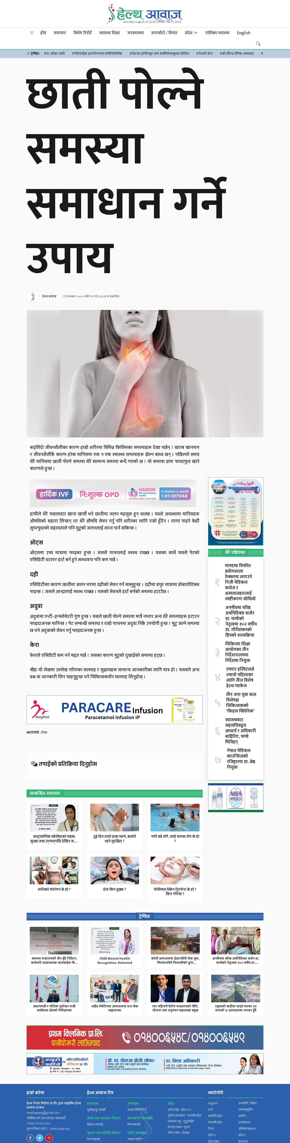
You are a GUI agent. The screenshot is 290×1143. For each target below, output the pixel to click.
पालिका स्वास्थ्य (217, 33)
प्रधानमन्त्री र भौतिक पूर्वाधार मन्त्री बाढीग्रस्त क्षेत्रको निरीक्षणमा (54, 1008)
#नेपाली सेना (204, 54)
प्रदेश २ (242, 1135)
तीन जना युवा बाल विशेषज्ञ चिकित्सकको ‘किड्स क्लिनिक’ (241, 703)
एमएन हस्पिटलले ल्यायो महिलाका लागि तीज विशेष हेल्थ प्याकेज (240, 678)
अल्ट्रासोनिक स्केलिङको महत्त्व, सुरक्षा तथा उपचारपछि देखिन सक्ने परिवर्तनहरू (54, 841)
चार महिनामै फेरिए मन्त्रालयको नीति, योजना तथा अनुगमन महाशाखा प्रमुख (175, 1008)
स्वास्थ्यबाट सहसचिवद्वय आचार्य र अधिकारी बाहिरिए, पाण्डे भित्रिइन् (240, 731)
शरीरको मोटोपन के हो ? (54, 889)
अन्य (210, 1110)
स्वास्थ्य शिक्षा (109, 33)
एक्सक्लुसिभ (245, 1110)
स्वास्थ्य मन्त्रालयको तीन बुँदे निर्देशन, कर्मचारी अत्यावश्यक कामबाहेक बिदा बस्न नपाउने (54, 963)
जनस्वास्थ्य (135, 33)
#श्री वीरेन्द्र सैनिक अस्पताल (237, 54)
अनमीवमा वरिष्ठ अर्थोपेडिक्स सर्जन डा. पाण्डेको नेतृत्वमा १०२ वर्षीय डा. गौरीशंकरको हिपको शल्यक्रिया (241, 621)
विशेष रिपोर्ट (82, 33)
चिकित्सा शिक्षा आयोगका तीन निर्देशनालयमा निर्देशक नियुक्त (237, 652)
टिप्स (44, 732)
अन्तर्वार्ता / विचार (164, 33)
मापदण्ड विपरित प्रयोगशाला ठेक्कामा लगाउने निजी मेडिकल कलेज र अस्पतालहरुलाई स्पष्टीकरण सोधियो (240, 582)
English (243, 33)
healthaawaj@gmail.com (43, 1113)
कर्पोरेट (242, 1116)
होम (43, 33)
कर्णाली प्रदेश (215, 1116)
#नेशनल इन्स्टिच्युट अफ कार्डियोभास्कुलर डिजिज (159, 54)
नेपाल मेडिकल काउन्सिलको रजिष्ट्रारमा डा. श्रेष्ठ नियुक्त (241, 759)
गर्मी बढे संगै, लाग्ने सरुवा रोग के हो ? (175, 839)
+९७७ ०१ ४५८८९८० (38, 1123)
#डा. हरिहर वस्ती (54, 54)
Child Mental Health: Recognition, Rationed (114, 961)
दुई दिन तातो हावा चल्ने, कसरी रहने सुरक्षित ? (114, 839)
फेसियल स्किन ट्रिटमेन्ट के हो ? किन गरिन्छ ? (175, 891)
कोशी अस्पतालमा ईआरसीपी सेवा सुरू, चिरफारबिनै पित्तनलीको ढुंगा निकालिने (175, 963)
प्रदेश (189, 33)
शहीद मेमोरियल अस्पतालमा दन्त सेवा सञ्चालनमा (115, 1008)
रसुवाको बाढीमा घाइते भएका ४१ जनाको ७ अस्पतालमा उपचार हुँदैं (236, 1008)
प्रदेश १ (212, 1135)
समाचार (60, 33)
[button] (32, 32)
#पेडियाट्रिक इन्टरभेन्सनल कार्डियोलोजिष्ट (97, 54)
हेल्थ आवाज (49, 296)
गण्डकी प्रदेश (215, 1122)
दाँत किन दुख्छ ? (114, 889)
